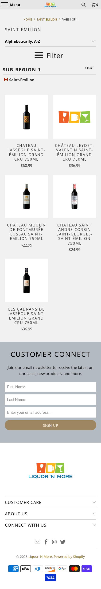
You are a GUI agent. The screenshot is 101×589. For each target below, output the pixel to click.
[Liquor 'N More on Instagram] (54, 542)
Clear (88, 68)
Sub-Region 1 (22, 69)
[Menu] (2, 4)
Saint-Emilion (21, 79)
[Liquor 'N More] (50, 4)
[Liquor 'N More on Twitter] (62, 542)
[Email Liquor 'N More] (37, 542)
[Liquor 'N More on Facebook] (46, 542)
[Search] (83, 4)
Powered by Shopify (69, 556)
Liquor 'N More (40, 556)
